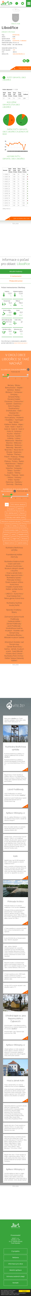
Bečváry (11, 385)
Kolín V (21, 429)
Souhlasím (24, 1291)
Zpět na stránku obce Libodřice (22, 218)
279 (14, 50)
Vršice (10, 480)
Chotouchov (18, 401)
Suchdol (17, 470)
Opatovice (17, 452)
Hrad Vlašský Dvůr (14, 596)
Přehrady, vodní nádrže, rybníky (15, 517)
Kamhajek (19, 420)
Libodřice (10, 27)
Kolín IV (14, 429)
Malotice (19, 440)
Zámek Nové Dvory (14, 646)
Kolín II (19, 427)
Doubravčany (14, 408)
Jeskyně (6, 534)
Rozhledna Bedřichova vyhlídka (14, 548)
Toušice (7, 475)
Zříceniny (22, 526)
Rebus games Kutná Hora (14, 598)
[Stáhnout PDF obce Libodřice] (24, 60)
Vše (7, 504)
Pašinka (10, 454)
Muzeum (24, 539)
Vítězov (10, 477)
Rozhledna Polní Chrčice (13, 656)
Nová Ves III (18, 450)
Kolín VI (10, 431)
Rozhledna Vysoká (14, 577)
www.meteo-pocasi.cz (20, 343)
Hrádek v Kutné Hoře (14, 587)
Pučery (14, 461)
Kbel (10, 422)
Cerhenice (18, 392)
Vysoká (16, 480)
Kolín (13, 38)
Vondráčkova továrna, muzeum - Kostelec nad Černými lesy (14, 630)
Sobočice (9, 468)
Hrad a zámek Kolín (14, 573)
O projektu (15, 1251)
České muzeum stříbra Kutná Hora (14, 583)
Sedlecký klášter (14, 621)
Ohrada (9, 452)
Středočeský (15, 35)
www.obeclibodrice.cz (19, 54)
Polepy (21, 457)
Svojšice (10, 473)
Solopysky (18, 468)
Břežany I (9, 392)
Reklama (15, 1257)
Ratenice (10, 466)
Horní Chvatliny (14, 415)
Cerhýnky (13, 394)
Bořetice (10, 390)
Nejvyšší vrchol (22, 534)
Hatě (19, 410)
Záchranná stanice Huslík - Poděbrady (14, 618)
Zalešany (18, 482)
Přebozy (7, 461)
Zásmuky (9, 484)
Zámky (15, 526)
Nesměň (18, 447)
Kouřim (10, 433)
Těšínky (17, 473)
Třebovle (15, 475)
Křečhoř (17, 433)
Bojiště (19, 387)
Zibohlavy (18, 484)
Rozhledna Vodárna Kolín (14, 561)
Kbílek (16, 422)
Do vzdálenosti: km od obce (13, 369)
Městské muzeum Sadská (14, 637)
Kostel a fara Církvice (14, 653)
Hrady (8, 526)
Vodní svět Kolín (14, 564)
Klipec (20, 424)
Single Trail (15, 539)
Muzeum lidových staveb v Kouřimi (14, 569)
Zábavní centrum (9, 543)
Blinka (17, 385)
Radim (21, 461)
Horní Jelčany (10, 417)
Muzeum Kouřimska (14, 566)
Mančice (9, 443)
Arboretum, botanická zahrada (10, 522)
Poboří (6, 457)
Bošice (17, 390)
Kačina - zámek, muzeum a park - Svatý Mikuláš (14, 650)
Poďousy (14, 457)
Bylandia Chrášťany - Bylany (14, 611)
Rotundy (24, 530)
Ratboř (20, 463)
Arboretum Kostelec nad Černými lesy (14, 643)
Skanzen (22, 513)
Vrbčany (18, 477)
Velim (22, 475)
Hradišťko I (10, 420)
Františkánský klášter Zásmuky (14, 555)
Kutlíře (18, 436)
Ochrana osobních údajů (15, 1276)
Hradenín (20, 417)
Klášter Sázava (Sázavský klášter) (14, 659)
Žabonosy (9, 482)
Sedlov (17, 466)
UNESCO (20, 509)
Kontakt (16, 1283)
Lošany (17, 438)
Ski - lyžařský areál (11, 513)
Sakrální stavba (22, 543)
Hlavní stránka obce (25, 68)
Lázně (13, 534)
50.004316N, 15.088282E (19, 40)
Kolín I (13, 427)
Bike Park (6, 539)
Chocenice (8, 401)
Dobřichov (17, 404)
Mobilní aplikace (15, 1270)
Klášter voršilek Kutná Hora (14, 590)
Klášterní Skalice (10, 424)
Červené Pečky (13, 397)
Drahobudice (11, 410)
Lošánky (10, 438)
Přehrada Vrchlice (14, 580)
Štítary (9, 470)
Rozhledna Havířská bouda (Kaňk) (14, 604)
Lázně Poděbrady (13, 626)
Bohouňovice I (10, 387)
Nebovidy (9, 447)
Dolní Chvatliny (13, 406)
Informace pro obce (15, 1264)
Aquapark (11, 509)
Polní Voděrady (14, 459)
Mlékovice (9, 445)
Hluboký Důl (13, 413)
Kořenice (17, 431)
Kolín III (7, 429)
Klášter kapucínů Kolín (13, 575)
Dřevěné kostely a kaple (11, 530)
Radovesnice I (11, 463)
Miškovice (17, 443)
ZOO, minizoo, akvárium (18, 504)
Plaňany (17, 454)
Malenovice (9, 440)
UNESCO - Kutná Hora (14, 594)
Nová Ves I (9, 450)
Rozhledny (26, 522)
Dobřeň (9, 404)
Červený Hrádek (14, 399)
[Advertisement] (15, 240)
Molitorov (18, 445)
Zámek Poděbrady (14, 623)
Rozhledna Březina (14, 635)
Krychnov (10, 436)
